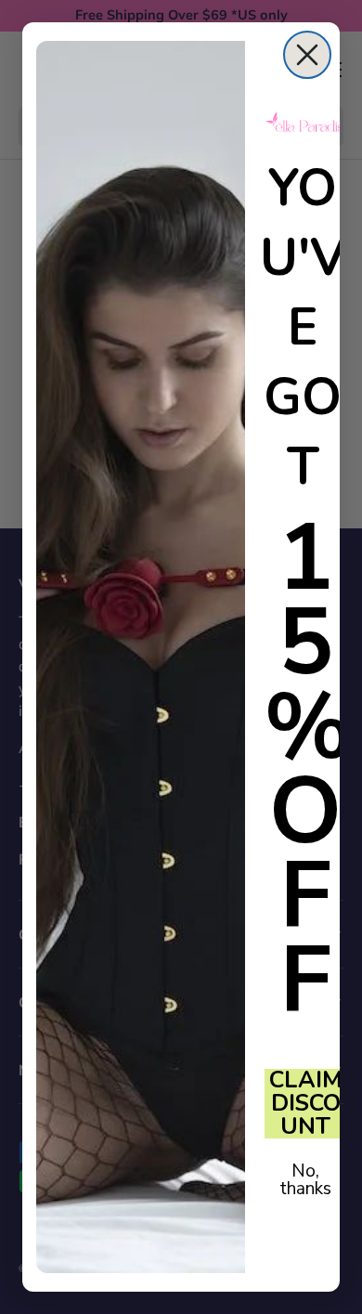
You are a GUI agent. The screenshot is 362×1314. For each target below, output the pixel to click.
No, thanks (305, 1180)
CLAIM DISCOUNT (306, 1103)
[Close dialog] (307, 55)
